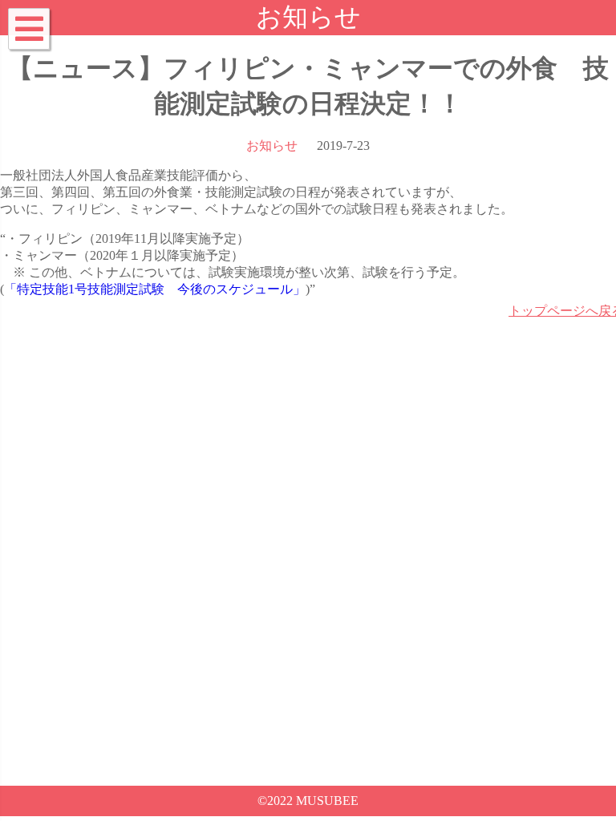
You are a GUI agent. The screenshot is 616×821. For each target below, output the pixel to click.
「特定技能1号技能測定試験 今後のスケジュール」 (155, 289)
